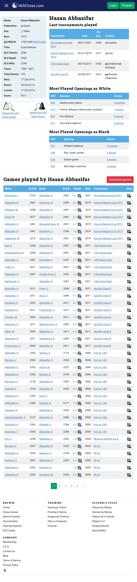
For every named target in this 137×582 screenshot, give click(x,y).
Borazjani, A (11, 381)
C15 (53, 109)
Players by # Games (103, 516)
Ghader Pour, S (47, 274)
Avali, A (43, 395)
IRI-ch (97, 446)
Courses (52, 525)
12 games (112, 145)
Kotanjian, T (11, 431)
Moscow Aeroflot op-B (106, 438)
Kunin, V (43, 288)
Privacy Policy (10, 565)
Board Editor (99, 530)
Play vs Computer (57, 521)
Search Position (11, 516)
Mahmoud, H (12, 281)
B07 (53, 116)
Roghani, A (11, 460)
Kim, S (8, 438)
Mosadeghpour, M (49, 224)
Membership (10, 541)
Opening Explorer (12, 525)
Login (113, 5)
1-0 (75, 209)
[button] (6, 5)
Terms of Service (12, 560)
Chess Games (10, 512)
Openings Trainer (57, 507)
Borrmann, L (12, 195)
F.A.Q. (6, 546)
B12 (53, 123)
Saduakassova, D (14, 252)
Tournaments (10, 521)
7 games (118, 109)
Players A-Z (98, 521)
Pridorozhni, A (12, 345)
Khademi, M (11, 209)
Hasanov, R (11, 410)
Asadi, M (9, 216)
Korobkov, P (11, 302)
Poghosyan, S (46, 310)
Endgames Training (58, 516)
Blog (5, 555)
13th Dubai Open (60, 63)
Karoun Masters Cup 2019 (108, 202)
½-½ (75, 324)
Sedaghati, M (12, 238)
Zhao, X (43, 295)
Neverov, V (10, 360)
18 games (119, 102)
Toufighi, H (45, 403)
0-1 (75, 195)
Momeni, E (45, 374)
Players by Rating (101, 507)
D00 (53, 102)
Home (6, 507)
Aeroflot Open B (59, 74)
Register (127, 5)
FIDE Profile (39, 41)
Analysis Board (100, 525)
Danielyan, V (46, 231)
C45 (53, 159)
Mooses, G (10, 446)
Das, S (8, 245)
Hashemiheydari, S (15, 417)
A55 (53, 166)
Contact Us (9, 551)
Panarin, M (11, 317)
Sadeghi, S (10, 388)
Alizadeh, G (45, 424)
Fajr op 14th (100, 352)
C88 (53, 152)
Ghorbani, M (46, 474)
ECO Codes (9, 530)
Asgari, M (44, 367)
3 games (111, 159)
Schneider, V (46, 259)
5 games (111, 152)
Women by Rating (102, 512)
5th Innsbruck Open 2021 (108, 195)
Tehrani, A (44, 352)
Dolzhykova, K (47, 338)
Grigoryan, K (46, 202)
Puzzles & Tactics (57, 512)
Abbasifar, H (46, 195)
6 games (118, 116)
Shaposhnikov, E (48, 324)
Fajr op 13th (100, 403)
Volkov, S (10, 267)
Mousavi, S (45, 453)
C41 (53, 145)
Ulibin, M (9, 331)
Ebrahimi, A (45, 467)
